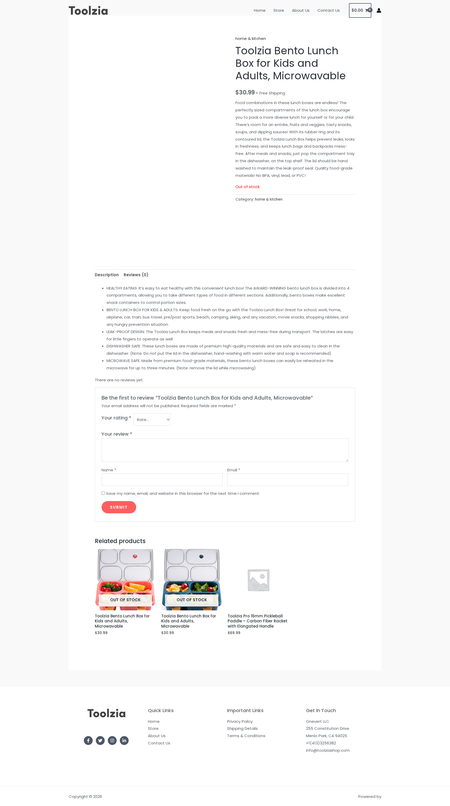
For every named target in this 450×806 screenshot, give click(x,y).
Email (233, 470)
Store (278, 10)
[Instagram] (112, 740)
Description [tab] (107, 275)
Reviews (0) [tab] (136, 275)
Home (260, 10)
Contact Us (328, 10)
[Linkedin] (124, 740)
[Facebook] (88, 740)
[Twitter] (100, 740)
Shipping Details (242, 728)
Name (109, 470)
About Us (301, 10)
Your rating (116, 417)
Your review (117, 434)
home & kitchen (250, 38)
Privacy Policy (240, 721)
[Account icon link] (379, 10)
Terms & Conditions (246, 735)
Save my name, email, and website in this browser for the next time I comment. (183, 493)
